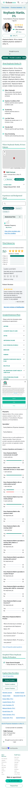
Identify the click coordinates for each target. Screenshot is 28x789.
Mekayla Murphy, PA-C (8, 708)
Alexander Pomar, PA (19, 696)
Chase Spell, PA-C (7, 718)
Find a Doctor (5, 7)
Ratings (24, 58)
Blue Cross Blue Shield (11, 345)
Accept (14, 402)
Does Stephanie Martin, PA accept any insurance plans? (13, 634)
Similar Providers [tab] (10, 680)
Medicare (6, 350)
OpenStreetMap (17, 168)
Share (19, 32)
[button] (23, 449)
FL (24, 7)
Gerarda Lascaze (7, 692)
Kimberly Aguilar (19, 692)
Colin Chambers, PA (8, 705)
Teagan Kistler (6, 696)
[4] (13, 275)
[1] (4, 275)
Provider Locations (15, 58)
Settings (14, 405)
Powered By (4, 748)
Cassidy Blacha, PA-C (8, 702)
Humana (6, 354)
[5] (17, 275)
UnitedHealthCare (9, 340)
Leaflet (11, 168)
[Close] (25, 381)
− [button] (4, 154)
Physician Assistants (16, 7)
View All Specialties (8, 676)
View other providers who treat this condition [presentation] (12, 232)
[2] (7, 275)
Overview (5, 58)
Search (18, 2)
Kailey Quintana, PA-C (8, 714)
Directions (9, 179)
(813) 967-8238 (20, 179)
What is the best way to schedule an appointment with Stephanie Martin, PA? (13, 626)
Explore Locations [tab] (10, 684)
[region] (14, 394)
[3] (10, 275)
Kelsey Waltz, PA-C (7, 699)
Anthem (6, 326)
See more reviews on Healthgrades (14, 307)
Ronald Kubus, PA (7, 711)
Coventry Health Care (11, 331)
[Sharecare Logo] (10, 2)
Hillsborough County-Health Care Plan (13, 371)
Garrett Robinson (20, 718)
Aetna (5, 335)
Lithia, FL (15, 36)
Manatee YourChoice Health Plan (12, 360)
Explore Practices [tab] (10, 688)
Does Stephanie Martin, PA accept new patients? (13, 641)
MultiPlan (7, 366)
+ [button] (4, 152)
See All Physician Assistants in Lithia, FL (13, 723)
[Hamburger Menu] (4, 2)
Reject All (14, 398)
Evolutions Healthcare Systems (11, 378)
